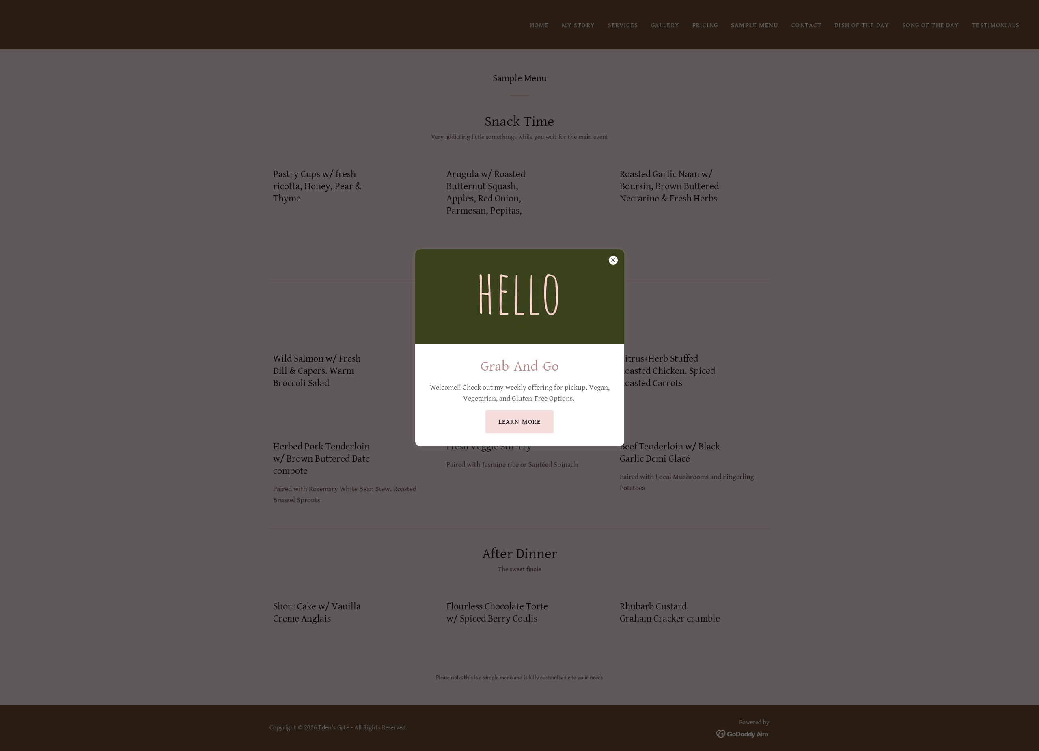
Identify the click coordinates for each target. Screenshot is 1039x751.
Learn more (519, 422)
